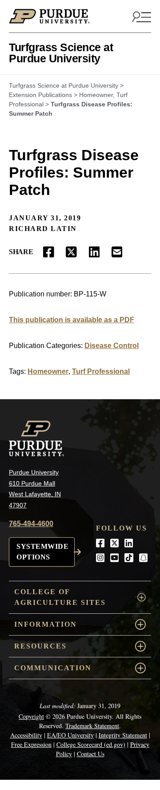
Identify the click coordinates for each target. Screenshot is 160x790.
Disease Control (111, 345)
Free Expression (31, 744)
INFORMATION (45, 624)
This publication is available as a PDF (71, 320)
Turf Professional (101, 371)
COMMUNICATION (53, 668)
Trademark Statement (92, 725)
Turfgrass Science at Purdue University (61, 53)
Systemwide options (42, 552)
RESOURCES (40, 646)
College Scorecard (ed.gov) (90, 744)
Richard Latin (43, 228)
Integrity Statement (123, 735)
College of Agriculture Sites (60, 597)
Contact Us (90, 753)
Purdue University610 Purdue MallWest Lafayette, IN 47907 (35, 489)
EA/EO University (70, 735)
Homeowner (48, 371)
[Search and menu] (140, 16)
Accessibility (26, 735)
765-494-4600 (31, 523)
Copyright (31, 716)
